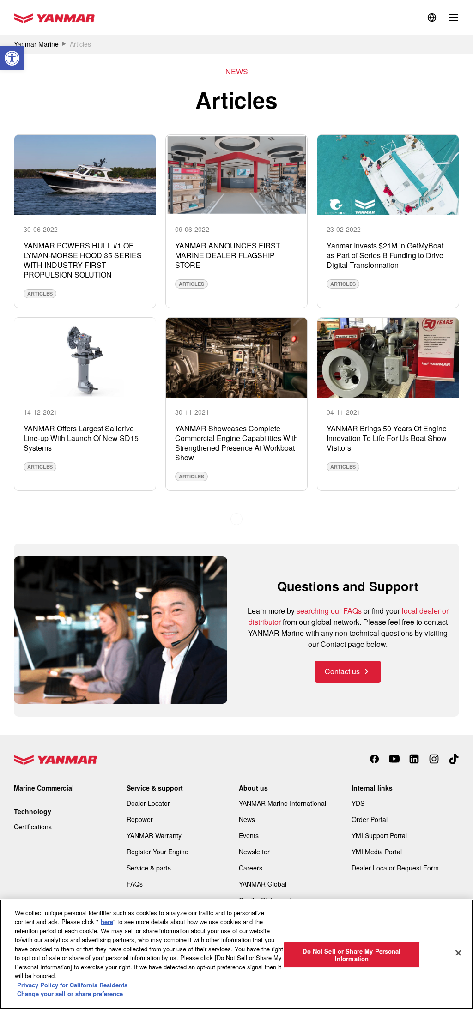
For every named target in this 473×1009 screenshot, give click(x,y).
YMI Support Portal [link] (379, 835)
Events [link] (249, 835)
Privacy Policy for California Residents (72, 984)
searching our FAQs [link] (329, 610)
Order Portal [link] (370, 819)
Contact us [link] (342, 671)
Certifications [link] (33, 826)
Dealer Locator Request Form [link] (395, 867)
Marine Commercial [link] (44, 787)
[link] (12, 58)
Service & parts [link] (149, 867)
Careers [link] (250, 867)
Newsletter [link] (254, 851)
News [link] (247, 819)
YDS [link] (358, 803)
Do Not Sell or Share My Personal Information (351, 955)
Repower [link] (140, 819)
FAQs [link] (135, 883)
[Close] (458, 953)
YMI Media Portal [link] (377, 851)
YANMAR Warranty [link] (154, 835)
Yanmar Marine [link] (36, 43)
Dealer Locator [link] (148, 803)
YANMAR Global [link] (262, 883)
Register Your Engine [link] (157, 851)
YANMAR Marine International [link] (282, 803)
